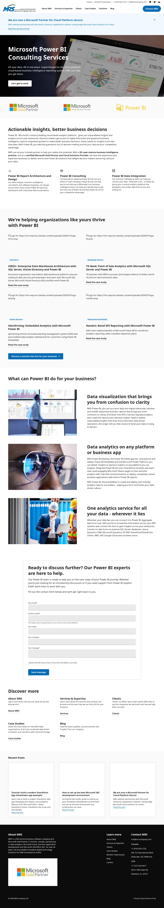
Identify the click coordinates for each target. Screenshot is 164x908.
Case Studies (90, 8)
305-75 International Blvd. (142, 852)
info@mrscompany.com (141, 839)
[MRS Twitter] (155, 2)
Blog (112, 8)
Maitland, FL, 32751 (139, 874)
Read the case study (18, 285)
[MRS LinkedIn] (159, 2)
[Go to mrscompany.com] (19, 8)
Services (64, 713)
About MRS (47, 8)
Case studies (14, 738)
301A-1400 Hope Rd (139, 870)
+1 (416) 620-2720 (138, 848)
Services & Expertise (64, 8)
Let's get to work (19, 83)
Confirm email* (34, 613)
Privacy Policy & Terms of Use (145, 898)
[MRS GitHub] (150, 2)
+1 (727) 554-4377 (138, 865)
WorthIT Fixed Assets (116, 854)
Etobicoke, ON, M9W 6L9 (141, 857)
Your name (32, 626)
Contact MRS (151, 8)
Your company (33, 637)
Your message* (34, 648)
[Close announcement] (154, 19)
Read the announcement (18, 28)
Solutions (103, 8)
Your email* (32, 603)
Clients (79, 8)
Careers (110, 862)
